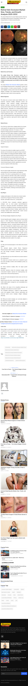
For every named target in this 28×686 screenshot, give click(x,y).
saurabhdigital (3, 541)
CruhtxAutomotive (13, 575)
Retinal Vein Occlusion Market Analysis (12, 355)
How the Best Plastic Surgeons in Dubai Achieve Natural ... (13, 421)
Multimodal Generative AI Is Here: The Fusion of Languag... (18, 651)
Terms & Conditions (5, 682)
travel (12, 600)
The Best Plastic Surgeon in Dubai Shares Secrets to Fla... (14, 515)
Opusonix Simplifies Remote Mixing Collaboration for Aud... (18, 567)
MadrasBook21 (12, 660)
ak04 (2, 564)
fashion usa (21, 597)
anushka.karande (5, 390)
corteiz (7, 600)
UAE (16, 600)
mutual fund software (6, 603)
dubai (3, 600)
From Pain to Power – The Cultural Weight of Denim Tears (14, 370)
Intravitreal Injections (9, 360)
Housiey (9, 595)
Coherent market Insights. (7, 589)
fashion (22, 589)
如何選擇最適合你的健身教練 (8, 562)
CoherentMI (7, 347)
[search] (26, 2)
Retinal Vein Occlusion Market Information (13, 352)
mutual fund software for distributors (9, 606)
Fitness (15, 597)
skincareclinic (3, 517)
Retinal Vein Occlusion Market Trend (19, 347)
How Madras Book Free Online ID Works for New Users (18, 658)
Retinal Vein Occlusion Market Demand (12, 357)
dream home (20, 595)
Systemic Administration (20, 360)
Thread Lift (2, 423)
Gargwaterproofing (13, 553)
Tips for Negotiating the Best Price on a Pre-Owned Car (18, 574)
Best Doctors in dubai (6, 592)
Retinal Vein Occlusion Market (13, 84)
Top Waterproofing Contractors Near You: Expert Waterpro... (18, 551)
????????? (22, 316)
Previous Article (14, 367)
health (13, 592)
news (14, 595)
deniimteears (3, 447)
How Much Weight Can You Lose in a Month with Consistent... (13, 538)
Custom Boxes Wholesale (6, 597)
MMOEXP (19, 592)
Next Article (13, 373)
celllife (2, 470)
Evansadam (12, 653)
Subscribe (24, 673)
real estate (4, 595)
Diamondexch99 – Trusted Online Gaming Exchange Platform (14, 375)
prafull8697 (3, 494)
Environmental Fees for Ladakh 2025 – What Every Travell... (13, 558)
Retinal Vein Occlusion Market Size (12, 350)
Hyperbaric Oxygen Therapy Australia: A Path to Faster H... (13, 468)
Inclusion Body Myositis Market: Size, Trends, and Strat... (13, 491)
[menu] (1, 2)
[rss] (2, 636)
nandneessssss (4, 560)
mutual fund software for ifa (7, 608)
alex (11, 568)
